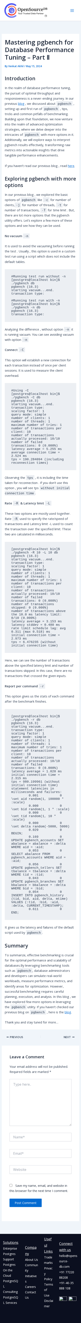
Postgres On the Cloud (9, 1270)
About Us (31, 1260)
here (71, 166)
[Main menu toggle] (72, 10)
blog (21, 103)
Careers (30, 1287)
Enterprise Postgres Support (10, 1253)
